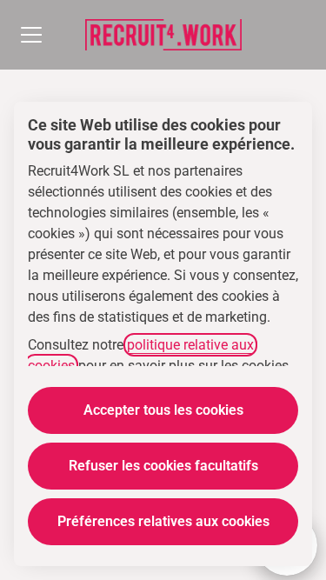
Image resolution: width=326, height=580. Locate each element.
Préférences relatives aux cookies (163, 521)
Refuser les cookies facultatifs (163, 465)
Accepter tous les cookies (163, 410)
